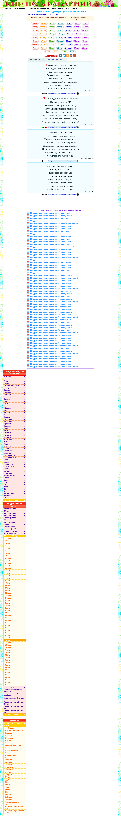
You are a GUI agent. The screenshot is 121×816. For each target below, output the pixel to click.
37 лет (85, 23)
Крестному (8, 426)
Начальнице (8, 451)
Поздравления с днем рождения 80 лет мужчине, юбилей (54, 346)
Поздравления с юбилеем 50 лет (13, 703)
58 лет (77, 34)
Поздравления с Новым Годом (13, 724)
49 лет (68, 30)
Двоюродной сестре (11, 385)
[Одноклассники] (67, 55)
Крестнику (8, 419)
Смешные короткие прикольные (12, 803)
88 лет (56, 52)
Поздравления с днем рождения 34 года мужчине (51, 216)
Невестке (7, 453)
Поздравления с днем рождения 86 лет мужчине (50, 356)
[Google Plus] (74, 55)
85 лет (76, 48)
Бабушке (7, 376)
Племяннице (9, 466)
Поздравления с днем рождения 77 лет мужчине (50, 338)
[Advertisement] (60, 203)
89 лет (64, 52)
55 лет (84, 30)
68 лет (51, 41)
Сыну (6, 484)
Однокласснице (10, 457)
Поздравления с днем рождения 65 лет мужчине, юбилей (54, 301)
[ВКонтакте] (60, 55)
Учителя (7, 496)
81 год (59, 48)
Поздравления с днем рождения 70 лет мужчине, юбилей (54, 317)
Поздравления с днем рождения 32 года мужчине (51, 221)
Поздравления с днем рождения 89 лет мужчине (50, 364)
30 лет (6, 511)
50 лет (60, 30)
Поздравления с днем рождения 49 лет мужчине (50, 260)
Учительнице (9, 493)
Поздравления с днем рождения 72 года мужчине (51, 322)
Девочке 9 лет (9, 527)
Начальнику (8, 448)
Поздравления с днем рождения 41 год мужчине (50, 231)
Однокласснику (10, 455)
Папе (6, 460)
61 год (50, 37)
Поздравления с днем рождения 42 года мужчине (51, 234)
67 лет (43, 41)
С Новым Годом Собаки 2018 (14, 812)
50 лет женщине (10, 515)
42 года (42, 27)
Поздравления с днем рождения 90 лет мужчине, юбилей (54, 367)
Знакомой (7, 410)
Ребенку (7, 471)
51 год (76, 30)
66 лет (35, 41)
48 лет (52, 30)
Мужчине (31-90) (45, 14)
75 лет (69, 44)
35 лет (69, 23)
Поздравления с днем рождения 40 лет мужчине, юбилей (54, 278)
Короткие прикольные (13, 745)
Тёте (5, 489)
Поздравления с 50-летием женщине (14, 695)
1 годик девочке (10, 509)
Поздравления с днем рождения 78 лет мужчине (50, 341)
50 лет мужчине (10, 518)
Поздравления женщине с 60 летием (13, 690)
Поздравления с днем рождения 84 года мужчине (51, 351)
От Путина (9, 728)
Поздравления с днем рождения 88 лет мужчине (50, 361)
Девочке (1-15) (9, 524)
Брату (6, 379)
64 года (77, 37)
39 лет (68, 27)
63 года (68, 37)
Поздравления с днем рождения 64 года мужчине (51, 299)
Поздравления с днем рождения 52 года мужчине (51, 270)
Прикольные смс (11, 750)
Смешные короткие (12, 743)
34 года (43, 23)
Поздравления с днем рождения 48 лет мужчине (50, 255)
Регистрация (57, 8)
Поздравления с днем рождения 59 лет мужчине (50, 286)
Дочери (7, 399)
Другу (6, 401)
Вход (67, 8)
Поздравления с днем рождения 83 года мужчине (51, 312)
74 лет (61, 44)
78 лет (35, 48)
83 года (60, 41)
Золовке (7, 412)
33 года (34, 23)
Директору (8, 397)
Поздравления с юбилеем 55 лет (13, 707)
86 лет (84, 48)
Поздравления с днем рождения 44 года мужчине (51, 244)
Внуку (6, 381)
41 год (34, 27)
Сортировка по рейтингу (56, 59)
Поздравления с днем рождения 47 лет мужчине (50, 252)
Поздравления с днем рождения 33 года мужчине (51, 213)
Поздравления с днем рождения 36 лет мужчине (50, 226)
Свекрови (7, 478)
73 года (52, 44)
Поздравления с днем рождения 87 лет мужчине (50, 359)
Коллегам (9, 753)
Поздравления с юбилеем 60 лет (13, 711)
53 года (51, 34)
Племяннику (9, 464)
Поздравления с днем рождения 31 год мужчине (50, 218)
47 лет (43, 30)
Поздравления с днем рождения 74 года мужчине (51, 330)
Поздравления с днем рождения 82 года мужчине (51, 325)
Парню (6, 462)
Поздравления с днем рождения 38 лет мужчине (50, 236)
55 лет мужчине (10, 522)
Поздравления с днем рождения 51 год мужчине (50, 262)
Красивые (9, 738)
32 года (60, 23)
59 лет (34, 37)
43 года (60, 27)
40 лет (69, 34)
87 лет (47, 52)
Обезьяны (9, 748)
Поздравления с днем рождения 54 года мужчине (51, 275)
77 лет (85, 44)
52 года (43, 34)
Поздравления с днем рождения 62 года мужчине (51, 294)
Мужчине (7, 446)
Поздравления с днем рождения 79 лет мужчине (50, 343)
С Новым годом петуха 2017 (14, 807)
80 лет (51, 48)
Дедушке (7, 394)
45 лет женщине (10, 513)
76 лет (77, 44)
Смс (5, 482)
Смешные (9, 740)
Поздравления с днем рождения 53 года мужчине (51, 273)
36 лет (77, 23)
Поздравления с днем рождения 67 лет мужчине (50, 307)
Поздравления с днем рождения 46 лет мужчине (50, 249)
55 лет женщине (10, 520)
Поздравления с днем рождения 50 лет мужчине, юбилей (54, 257)
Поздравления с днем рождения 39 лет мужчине (50, 242)
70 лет (76, 41)
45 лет (85, 27)
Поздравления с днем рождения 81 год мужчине (50, 348)
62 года (59, 37)
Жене (6, 406)
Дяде (6, 403)
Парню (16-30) (9, 687)
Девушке (7, 392)
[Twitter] (64, 55)
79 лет (43, 48)
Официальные (10, 755)
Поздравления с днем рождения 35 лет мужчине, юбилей (54, 223)
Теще (6, 491)
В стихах (8, 735)
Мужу (6, 444)
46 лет (35, 30)
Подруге (7, 469)
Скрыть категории (14, 500)
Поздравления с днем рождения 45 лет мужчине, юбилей (54, 247)
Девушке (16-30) (10, 529)
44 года (77, 27)
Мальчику (8, 437)
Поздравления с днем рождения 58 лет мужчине (50, 281)
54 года (60, 34)
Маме (6, 442)
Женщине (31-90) (10, 531)
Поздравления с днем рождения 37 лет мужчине (50, 229)
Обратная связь (20, 8)
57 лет (85, 34)
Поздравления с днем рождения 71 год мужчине (62, 93)
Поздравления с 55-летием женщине (14, 699)
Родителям (8, 473)
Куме (6, 428)
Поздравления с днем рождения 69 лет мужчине (50, 314)
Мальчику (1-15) (10, 533)
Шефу (6, 498)
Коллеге (7, 417)
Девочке (7, 390)
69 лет (68, 41)
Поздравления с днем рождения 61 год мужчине (50, 291)
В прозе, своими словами (11, 759)
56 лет (34, 34)
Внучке (6, 383)
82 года (43, 44)
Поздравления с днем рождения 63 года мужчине (51, 296)
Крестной (7, 424)
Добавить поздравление (39, 8)
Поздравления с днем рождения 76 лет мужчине (50, 335)
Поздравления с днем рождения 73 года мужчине (51, 327)
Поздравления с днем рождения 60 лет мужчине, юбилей (54, 288)
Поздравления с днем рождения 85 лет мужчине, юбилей (54, 354)
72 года (34, 44)
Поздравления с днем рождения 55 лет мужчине (50, 265)
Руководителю (9, 475)
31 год (52, 23)
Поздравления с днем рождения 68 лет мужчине (50, 309)
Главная (7, 8)
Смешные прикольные (14, 730)
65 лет (85, 37)
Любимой (7, 433)
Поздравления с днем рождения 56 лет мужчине (50, 268)
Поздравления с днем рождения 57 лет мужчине (50, 283)
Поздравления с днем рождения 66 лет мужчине (50, 304)
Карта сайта (77, 8)
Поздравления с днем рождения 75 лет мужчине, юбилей (54, 333)
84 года (68, 48)
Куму (6, 430)
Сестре (6, 480)
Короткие (8, 733)
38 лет (51, 27)
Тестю (6, 487)
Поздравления (32, 14)
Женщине (7, 408)
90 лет (72, 52)
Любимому (8, 435)
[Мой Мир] (71, 55)
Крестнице (8, 421)
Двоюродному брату (11, 388)
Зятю (6, 415)
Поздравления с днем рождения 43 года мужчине (51, 239)
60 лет (42, 37)
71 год (56, 14)
